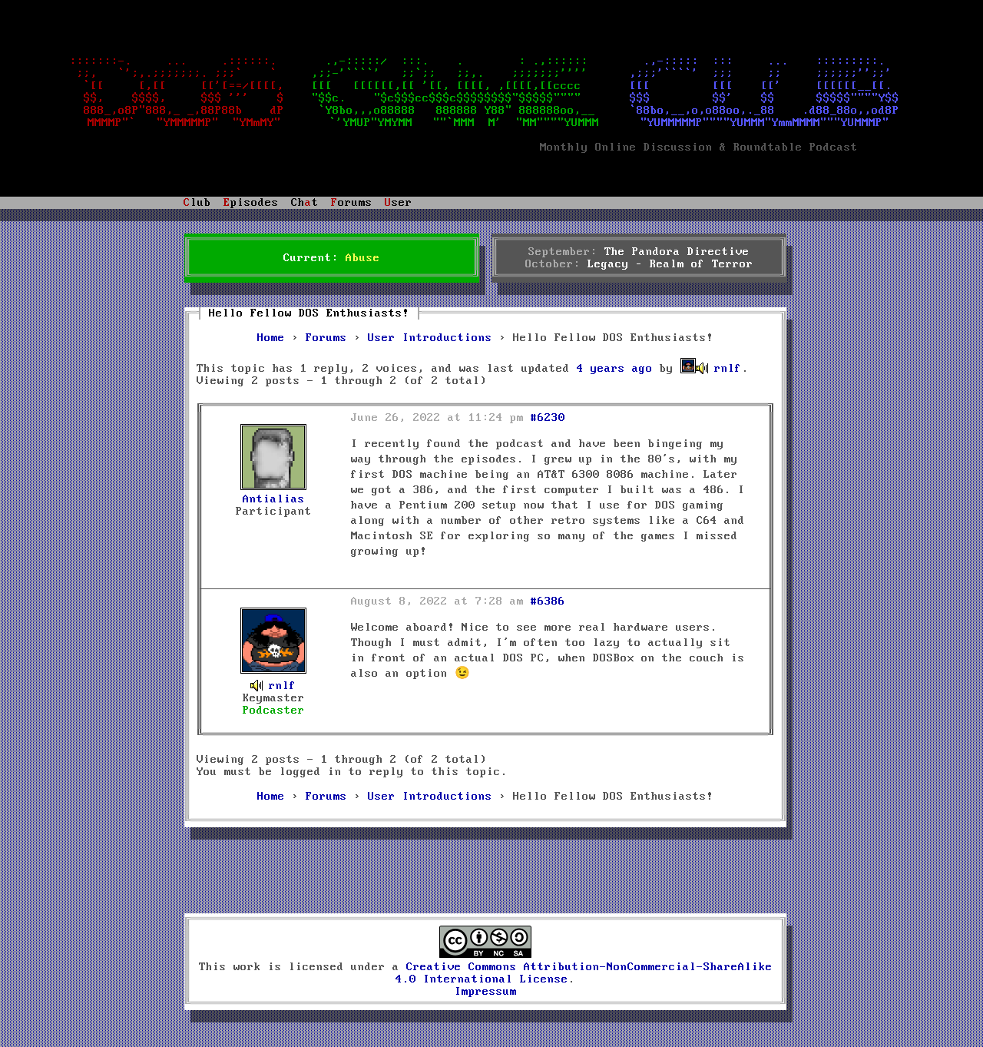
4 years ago (615, 369)
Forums (326, 338)
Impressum (486, 992)
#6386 (548, 601)
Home (271, 338)
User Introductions (430, 338)
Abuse (363, 258)
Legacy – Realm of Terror (670, 264)
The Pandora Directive (677, 252)
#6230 (548, 418)
